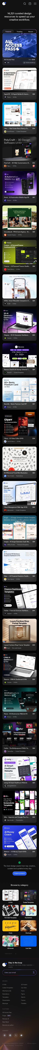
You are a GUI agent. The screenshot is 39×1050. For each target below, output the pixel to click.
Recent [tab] (30, 32)
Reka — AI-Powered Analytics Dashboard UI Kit (17, 576)
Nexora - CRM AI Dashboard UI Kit (15, 679)
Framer (23, 1000)
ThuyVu (9, 854)
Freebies (23, 1003)
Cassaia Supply (11, 235)
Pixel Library (10, 269)
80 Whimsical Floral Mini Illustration (16, 473)
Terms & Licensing (9, 1045)
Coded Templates (21, 131)
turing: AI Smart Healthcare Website (15, 783)
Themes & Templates (23, 544)
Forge (6, 1015)
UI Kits (15, 97)
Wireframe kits (6, 991)
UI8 (8, 62)
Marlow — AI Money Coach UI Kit (15, 852)
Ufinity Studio (11, 544)
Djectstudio (10, 820)
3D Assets (24, 984)
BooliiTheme (10, 131)
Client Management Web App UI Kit (15, 507)
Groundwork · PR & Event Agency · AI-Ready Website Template (17, 232)
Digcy (8, 166)
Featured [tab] (8, 32)
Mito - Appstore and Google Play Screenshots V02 (17, 817)
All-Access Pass (9, 59)
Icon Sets (24, 988)
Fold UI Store (11, 441)
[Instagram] (10, 1035)
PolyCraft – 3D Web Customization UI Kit (17, 163)
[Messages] (21, 1035)
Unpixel (9, 613)
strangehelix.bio (11, 785)
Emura (9, 200)
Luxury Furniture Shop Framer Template (17, 645)
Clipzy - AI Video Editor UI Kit (13, 438)
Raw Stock (5, 1022)
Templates (5, 997)
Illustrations (19, 476)
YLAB (8, 303)
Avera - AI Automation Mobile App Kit (16, 197)
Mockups (5, 1003)
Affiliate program (31, 1043)
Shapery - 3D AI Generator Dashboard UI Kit (17, 335)
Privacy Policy (19, 1045)
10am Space (10, 579)
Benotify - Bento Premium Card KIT (15, 404)
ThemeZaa (10, 751)
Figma (23, 994)
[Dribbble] (4, 1035)
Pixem (9, 97)
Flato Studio (10, 476)
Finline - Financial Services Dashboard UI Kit (17, 610)
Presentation (19, 820)
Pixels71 (9, 372)
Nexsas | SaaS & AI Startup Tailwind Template (17, 369)
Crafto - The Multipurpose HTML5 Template (17, 748)
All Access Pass (7, 1012)
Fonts (22, 991)
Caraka (9, 338)
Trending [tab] (19, 32)
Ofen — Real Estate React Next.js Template (17, 128)
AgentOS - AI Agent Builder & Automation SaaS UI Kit (17, 94)
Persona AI (5, 1019)
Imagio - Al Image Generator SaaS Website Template (17, 542)
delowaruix (10, 510)
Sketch (23, 997)
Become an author (8, 1025)
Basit (8, 648)
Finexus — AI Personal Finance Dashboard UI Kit (17, 266)
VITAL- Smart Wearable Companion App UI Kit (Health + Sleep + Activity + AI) (17, 301)
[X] (16, 1035)
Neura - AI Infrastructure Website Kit (16, 714)
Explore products (19, 873)
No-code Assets (16, 648)
